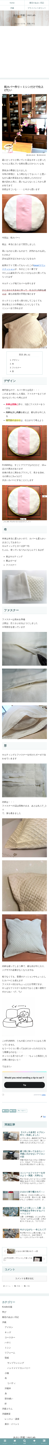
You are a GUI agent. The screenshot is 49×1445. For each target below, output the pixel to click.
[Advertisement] (24, 52)
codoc (44, 1094)
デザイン (15, 360)
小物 (6, 1111)
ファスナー (16, 368)
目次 (21, 354)
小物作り (23, 1111)
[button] (44, 964)
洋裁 (14, 1111)
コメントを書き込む (24, 1278)
